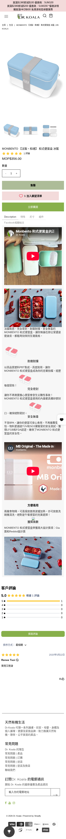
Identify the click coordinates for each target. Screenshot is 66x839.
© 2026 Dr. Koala (13, 816)
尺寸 (32, 217)
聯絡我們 (10, 769)
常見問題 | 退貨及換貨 (17, 765)
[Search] (45, 15)
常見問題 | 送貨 (14, 761)
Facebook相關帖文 (14, 222)
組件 (41, 217)
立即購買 (33, 206)
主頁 (4, 25)
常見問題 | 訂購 (14, 757)
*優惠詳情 (53, 6)
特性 (23, 217)
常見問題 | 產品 (14, 753)
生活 (11, 25)
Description (10, 217)
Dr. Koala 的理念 (14, 749)
